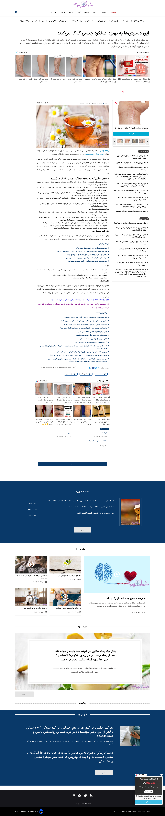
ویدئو (71, 12)
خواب (44, 21)
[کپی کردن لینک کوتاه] (56, 368)
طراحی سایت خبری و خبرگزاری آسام (26, 811)
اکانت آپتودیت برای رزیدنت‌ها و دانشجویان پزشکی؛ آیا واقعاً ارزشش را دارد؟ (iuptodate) (130, 205)
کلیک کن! (131, 134)
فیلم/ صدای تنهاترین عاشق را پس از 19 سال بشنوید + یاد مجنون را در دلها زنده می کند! (78, 355)
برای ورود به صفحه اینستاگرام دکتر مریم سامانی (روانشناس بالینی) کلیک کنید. (80, 299)
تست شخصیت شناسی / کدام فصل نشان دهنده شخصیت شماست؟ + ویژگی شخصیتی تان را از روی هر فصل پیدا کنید (73, 347)
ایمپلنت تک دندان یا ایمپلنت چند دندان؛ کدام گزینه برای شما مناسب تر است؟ (130, 191)
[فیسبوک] (93, 368)
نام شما (104, 433)
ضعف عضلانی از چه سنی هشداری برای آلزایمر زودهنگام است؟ (132, 249)
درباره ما (77, 803)
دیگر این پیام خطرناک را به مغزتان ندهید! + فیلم (131, 163)
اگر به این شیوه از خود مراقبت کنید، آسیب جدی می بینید (31, 576)
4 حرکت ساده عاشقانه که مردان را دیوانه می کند (91, 342)
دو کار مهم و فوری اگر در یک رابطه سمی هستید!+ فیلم (131, 243)
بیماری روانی (102, 21)
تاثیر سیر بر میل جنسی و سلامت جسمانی (93, 339)
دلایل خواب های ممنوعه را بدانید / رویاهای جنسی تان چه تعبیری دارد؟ (84, 321)
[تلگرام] (98, 368)
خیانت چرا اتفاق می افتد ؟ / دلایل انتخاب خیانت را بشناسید (90, 507)
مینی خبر (35, 21)
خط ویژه (80, 491)
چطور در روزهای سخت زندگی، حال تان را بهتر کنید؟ (130, 223)
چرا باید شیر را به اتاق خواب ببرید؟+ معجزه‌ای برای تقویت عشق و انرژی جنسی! (82, 251)
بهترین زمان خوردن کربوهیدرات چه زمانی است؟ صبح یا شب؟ (131, 263)
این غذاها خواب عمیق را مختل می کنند (68, 608)
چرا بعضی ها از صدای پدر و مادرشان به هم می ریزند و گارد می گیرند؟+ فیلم (130, 236)
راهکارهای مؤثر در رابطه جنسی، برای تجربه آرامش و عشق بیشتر (87, 254)
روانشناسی (113, 12)
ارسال (72, 464)
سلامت (103, 12)
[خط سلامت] (82, 4)
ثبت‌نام (148, 802)
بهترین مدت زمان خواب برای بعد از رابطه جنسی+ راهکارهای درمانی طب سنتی (82, 352)
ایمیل (70, 433)
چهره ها (87, 12)
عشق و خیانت (126, 21)
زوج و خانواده (113, 21)
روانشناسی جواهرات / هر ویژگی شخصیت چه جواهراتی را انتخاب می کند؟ (83, 328)
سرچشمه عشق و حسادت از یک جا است (124, 598)
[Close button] (161, 775)
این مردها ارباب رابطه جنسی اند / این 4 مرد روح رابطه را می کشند (86, 317)
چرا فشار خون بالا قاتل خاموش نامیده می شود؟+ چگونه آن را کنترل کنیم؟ (131, 229)
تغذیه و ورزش (64, 21)
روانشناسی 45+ (77, 21)
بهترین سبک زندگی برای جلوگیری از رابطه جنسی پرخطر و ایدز (87, 261)
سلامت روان (89, 154)
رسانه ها (53, 12)
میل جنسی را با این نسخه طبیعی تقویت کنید (95, 513)
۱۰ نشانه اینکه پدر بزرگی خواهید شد (35, 608)
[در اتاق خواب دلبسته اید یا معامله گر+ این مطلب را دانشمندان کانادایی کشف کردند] (130, 512)
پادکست (63, 12)
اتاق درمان (52, 21)
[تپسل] (123, 92)
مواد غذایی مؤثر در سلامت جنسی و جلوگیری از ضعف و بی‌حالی (86, 258)
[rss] (91, 796)
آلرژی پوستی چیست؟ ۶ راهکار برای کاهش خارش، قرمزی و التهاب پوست (131, 157)
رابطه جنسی (104, 150)
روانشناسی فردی (139, 21)
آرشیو (83, 529)
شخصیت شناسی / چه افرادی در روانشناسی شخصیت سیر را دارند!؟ (85, 324)
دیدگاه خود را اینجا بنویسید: (98, 441)
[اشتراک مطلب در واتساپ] (90, 368)
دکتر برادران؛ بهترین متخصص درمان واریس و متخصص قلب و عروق (132, 198)
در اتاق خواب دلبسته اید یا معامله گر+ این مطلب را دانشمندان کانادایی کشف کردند (80, 500)
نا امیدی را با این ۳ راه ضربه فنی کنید (69, 575)
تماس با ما (86, 803)
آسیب (79, 12)
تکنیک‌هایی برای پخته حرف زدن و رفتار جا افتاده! (91, 335)
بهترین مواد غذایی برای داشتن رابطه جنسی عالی (91, 248)
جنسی (95, 12)
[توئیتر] (96, 368)
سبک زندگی (99, 154)
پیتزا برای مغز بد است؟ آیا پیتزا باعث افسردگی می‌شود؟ (132, 168)
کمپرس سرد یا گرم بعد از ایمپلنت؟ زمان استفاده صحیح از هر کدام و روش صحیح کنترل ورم (131, 184)
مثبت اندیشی (90, 21)
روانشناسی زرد (24, 21)
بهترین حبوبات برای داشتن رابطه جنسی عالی (92, 332)
